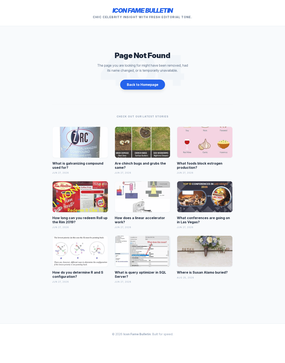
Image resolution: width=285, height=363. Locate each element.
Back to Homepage (142, 84)
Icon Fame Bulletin (142, 10)
